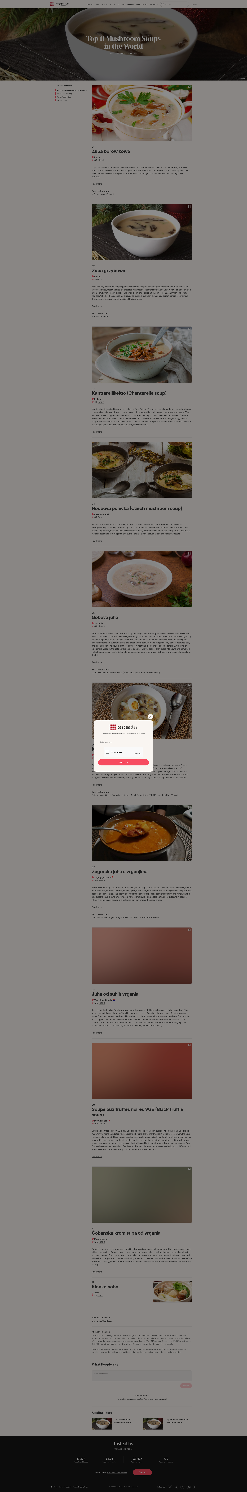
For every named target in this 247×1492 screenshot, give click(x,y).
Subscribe (123, 762)
